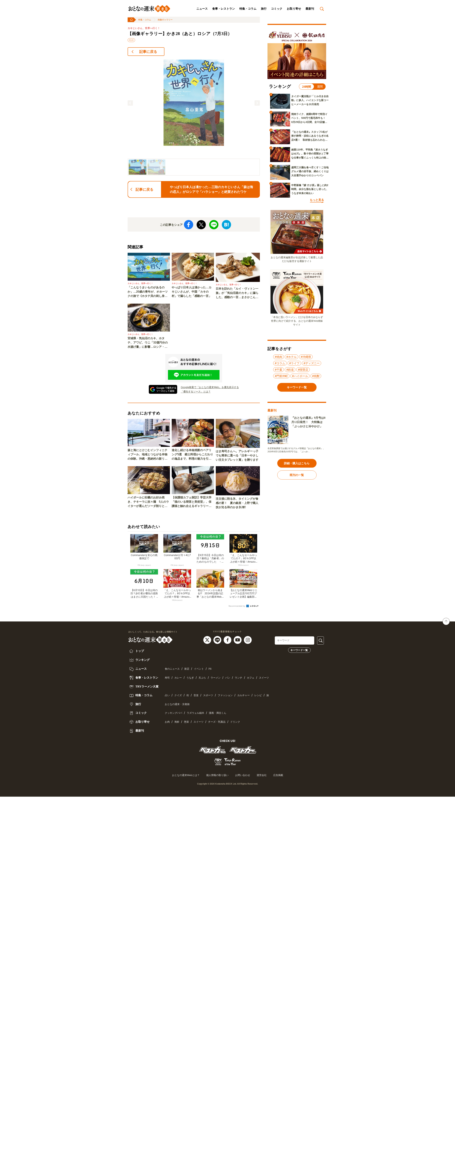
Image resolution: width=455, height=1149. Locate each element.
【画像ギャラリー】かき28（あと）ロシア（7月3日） (180, 33)
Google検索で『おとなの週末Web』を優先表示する (210, 387)
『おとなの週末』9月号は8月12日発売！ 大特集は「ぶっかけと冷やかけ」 (308, 422)
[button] (130, 103)
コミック (276, 8)
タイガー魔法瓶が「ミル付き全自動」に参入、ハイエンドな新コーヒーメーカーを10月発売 (310, 100)
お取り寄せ (294, 8)
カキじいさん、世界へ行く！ (144, 28)
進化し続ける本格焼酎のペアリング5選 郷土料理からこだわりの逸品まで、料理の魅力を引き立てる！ (192, 455)
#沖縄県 (306, 357)
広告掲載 (278, 775)
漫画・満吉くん (217, 713)
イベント (199, 669)
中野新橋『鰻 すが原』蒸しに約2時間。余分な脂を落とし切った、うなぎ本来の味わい (310, 189)
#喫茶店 (303, 369)
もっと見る (317, 199)
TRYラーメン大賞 (147, 686)
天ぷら (202, 677)
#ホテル (291, 357)
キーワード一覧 (299, 650)
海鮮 (176, 722)
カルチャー (243, 695)
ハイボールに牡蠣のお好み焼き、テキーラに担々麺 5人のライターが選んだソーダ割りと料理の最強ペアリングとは (148, 502)
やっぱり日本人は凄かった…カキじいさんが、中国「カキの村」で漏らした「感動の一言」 (192, 291)
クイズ (178, 695)
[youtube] (238, 640)
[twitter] (208, 640)
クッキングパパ (173, 713)
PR (210, 669)
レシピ (258, 695)
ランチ (238, 677)
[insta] (247, 640)
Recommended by (237, 606)
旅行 (264, 8)
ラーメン (216, 677)
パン (227, 677)
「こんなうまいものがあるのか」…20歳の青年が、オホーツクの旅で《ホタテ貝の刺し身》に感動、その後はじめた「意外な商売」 (148, 292)
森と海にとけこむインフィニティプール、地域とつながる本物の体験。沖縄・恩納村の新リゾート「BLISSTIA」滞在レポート (148, 455)
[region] (194, 117)
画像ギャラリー (165, 19)
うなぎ (190, 677)
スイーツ (264, 677)
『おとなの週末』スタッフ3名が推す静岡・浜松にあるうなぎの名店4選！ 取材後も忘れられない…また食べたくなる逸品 (310, 136)
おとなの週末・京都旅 (177, 704)
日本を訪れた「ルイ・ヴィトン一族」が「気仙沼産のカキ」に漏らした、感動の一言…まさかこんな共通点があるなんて (237, 293)
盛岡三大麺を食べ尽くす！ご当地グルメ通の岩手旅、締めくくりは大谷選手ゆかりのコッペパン (310, 171)
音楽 (196, 695)
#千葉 (278, 369)
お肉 (167, 722)
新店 (186, 669)
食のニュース (172, 669)
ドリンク (235, 722)
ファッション (225, 695)
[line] (218, 640)
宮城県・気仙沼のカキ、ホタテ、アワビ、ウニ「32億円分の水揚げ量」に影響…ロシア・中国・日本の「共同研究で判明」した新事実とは (148, 343)
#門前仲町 (281, 376)
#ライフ (294, 363)
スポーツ (208, 695)
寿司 (167, 677)
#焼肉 (278, 357)
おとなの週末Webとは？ (186, 775)
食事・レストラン (223, 8)
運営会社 (262, 775)
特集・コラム (247, 8)
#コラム (280, 363)
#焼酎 (316, 376)
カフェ (250, 677)
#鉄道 (290, 369)
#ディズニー (312, 363)
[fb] (228, 640)
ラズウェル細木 (195, 713)
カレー (178, 677)
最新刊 (310, 8)
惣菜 (186, 722)
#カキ (131, 40)
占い (167, 695)
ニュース (202, 8)
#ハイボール (300, 376)
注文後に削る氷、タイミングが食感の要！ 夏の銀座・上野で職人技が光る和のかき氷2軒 (237, 503)
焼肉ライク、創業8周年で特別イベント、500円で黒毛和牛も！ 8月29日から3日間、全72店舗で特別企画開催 (309, 118)
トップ (139, 650)
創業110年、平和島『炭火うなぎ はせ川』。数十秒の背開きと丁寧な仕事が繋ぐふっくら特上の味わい (310, 154)
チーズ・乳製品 (217, 722)
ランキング (142, 659)
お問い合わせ (242, 775)
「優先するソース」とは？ (196, 391)
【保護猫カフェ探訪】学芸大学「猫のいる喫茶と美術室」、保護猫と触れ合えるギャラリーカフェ (192, 502)
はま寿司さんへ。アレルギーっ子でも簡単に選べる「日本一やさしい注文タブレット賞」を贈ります (237, 455)
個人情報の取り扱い (217, 775)
